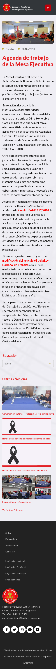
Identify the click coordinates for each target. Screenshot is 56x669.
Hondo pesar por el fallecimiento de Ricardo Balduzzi (26, 438)
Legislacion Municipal (15, 573)
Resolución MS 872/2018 (33, 210)
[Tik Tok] (37, 629)
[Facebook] (6, 629)
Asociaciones (11, 545)
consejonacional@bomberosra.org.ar (21, 618)
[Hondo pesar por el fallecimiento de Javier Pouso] (26, 455)
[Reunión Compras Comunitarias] (26, 487)
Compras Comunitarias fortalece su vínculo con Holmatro (28, 414)
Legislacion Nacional (15, 561)
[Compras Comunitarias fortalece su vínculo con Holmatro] (26, 398)
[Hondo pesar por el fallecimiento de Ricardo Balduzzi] (26, 426)
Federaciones (12, 539)
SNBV (8, 533)
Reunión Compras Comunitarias (16, 502)
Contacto (10, 551)
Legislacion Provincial (15, 567)
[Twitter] (14, 629)
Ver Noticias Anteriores (12, 510)
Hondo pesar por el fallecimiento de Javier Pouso (24, 470)
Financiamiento (12, 579)
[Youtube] (29, 629)
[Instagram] (22, 629)
